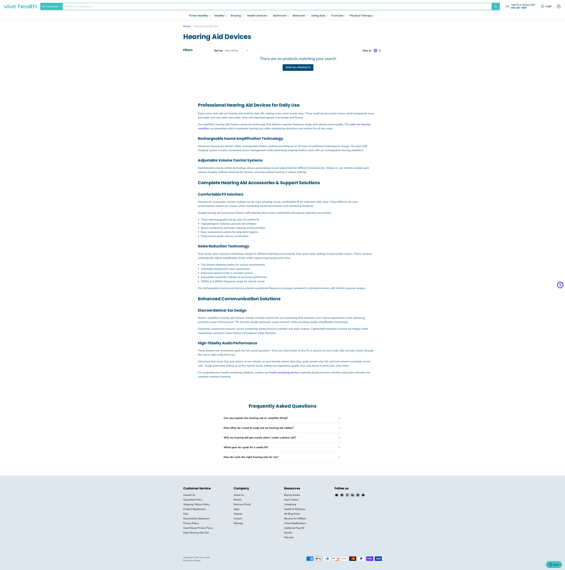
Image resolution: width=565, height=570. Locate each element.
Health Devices (257, 15)
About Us (239, 495)
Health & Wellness (294, 509)
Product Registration (194, 509)
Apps (237, 509)
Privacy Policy (191, 523)
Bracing (236, 15)
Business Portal (242, 504)
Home (186, 26)
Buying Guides (292, 495)
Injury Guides (291, 499)
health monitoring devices (284, 372)
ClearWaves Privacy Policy (198, 528)
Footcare (337, 15)
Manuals (289, 537)
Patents (238, 514)
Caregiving (290, 504)
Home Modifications (295, 523)
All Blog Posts (292, 514)
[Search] (496, 6)
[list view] (380, 50)
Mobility (219, 15)
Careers (238, 518)
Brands (238, 499)
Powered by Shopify (192, 560)
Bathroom (280, 15)
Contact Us (189, 495)
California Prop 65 (294, 528)
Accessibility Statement (196, 518)
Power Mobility (199, 15)
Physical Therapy (361, 15)
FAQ (185, 514)
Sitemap (238, 523)
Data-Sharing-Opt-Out (196, 532)
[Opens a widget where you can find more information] (554, 565)
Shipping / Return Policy (196, 504)
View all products (298, 67)
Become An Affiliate (295, 518)
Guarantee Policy (192, 499)
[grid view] (375, 50)
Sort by (218, 50)
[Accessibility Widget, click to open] (560, 285)
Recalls (288, 532)
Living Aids (318, 15)
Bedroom (299, 15)
